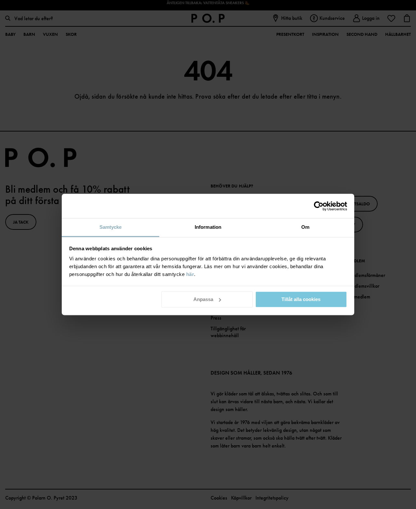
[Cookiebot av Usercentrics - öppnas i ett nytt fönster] (318, 206)
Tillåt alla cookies (300, 299)
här (190, 274)
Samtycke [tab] (110, 227)
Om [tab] (305, 227)
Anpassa (203, 299)
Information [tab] (208, 227)
